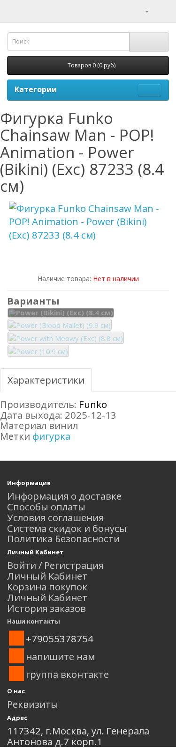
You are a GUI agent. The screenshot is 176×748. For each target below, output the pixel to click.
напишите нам (60, 656)
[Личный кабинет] (141, 10)
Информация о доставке (64, 495)
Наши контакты (33, 621)
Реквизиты (32, 704)
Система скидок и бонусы (67, 528)
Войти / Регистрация (55, 565)
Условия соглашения (55, 517)
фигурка (51, 436)
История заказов (46, 608)
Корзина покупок (47, 586)
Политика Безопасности (63, 538)
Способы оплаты (46, 506)
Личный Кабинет (47, 575)
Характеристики (46, 379)
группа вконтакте (67, 674)
